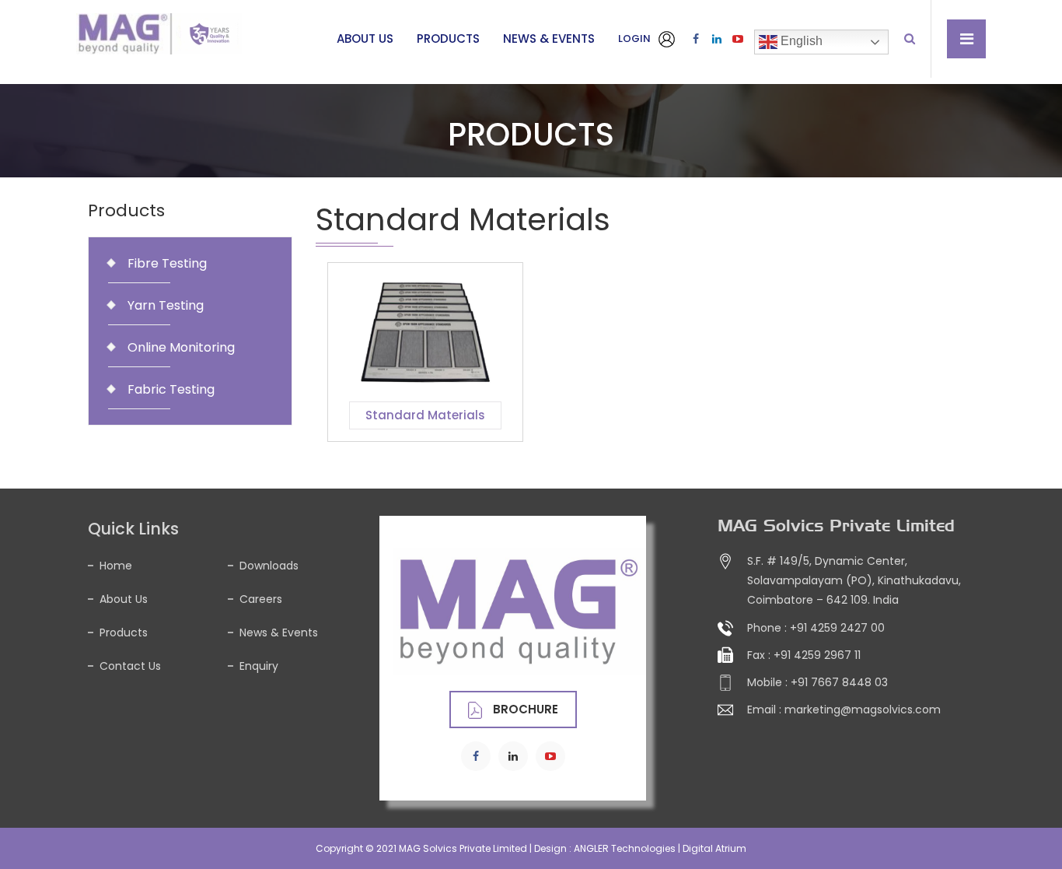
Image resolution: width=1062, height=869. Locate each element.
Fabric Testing (171, 389)
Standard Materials (425, 415)
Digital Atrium (714, 848)
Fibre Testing (167, 263)
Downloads (269, 565)
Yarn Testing (166, 305)
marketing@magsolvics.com (862, 709)
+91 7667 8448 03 (839, 682)
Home (116, 565)
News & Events (278, 632)
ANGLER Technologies (625, 848)
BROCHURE (524, 709)
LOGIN (635, 38)
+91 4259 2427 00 (837, 628)
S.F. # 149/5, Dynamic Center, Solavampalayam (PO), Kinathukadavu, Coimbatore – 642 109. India (854, 580)
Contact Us (130, 666)
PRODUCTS (448, 38)
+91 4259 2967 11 (817, 655)
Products (124, 632)
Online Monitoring (181, 347)
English (800, 40)
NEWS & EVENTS (549, 38)
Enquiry (258, 666)
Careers (260, 599)
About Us (124, 599)
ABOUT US (365, 38)
